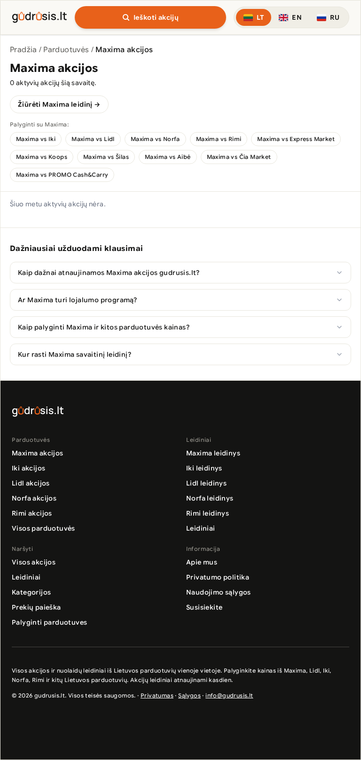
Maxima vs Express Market (296, 138)
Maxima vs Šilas (106, 156)
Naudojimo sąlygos (218, 592)
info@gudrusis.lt (229, 695)
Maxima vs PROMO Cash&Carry (62, 174)
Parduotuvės (66, 50)
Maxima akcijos (37, 453)
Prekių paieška (36, 607)
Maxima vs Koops (41, 156)
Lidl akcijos (31, 483)
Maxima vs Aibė (168, 156)
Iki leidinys (204, 468)
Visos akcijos (33, 562)
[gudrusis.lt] (39, 16)
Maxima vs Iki (35, 138)
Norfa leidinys (210, 498)
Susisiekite (204, 607)
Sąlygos (189, 695)
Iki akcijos (28, 468)
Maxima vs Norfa (155, 138)
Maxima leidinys (213, 453)
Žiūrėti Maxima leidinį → (59, 104)
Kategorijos (31, 592)
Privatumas (157, 695)
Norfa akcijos (34, 498)
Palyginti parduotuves (49, 622)
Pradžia (23, 50)
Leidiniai (200, 528)
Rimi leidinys (207, 513)
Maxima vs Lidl (93, 138)
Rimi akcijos (32, 513)
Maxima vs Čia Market (239, 156)
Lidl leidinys (206, 483)
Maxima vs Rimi (219, 138)
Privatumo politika (217, 577)
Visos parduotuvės (43, 528)
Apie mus (201, 562)
